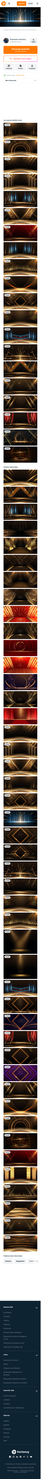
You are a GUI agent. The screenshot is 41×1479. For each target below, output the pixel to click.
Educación (7, 1328)
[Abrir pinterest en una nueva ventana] (20, 1459)
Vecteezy (6, 1316)
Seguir (33, 42)
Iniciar (30, 3)
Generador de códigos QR (12, 1346)
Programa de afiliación (11, 1367)
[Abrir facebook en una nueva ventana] (9, 1459)
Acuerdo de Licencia (10, 1359)
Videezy (6, 1320)
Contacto (6, 1402)
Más (5, 1442)
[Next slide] (32, 1260)
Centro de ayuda (9, 1398)
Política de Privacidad (26, 1472)
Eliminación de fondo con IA (13, 1342)
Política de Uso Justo (19, 1474)
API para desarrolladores (12, 1332)
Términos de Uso (11, 1472)
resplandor (20, 1260)
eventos (8, 1260)
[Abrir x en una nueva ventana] (27, 1459)
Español (6, 1427)
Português (7, 1431)
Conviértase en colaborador (13, 1410)
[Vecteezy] (3, 3)
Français (6, 1439)
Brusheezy (7, 1312)
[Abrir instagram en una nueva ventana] (13, 1459)
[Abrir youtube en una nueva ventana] (30, 1459)
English (6, 1423)
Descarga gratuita (20, 50)
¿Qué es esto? (20, 75)
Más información (10, 80)
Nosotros (6, 1406)
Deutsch (6, 1435)
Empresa (6, 1324)
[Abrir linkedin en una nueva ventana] (16, 1459)
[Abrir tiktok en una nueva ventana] (23, 1459)
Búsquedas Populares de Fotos (14, 1378)
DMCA (5, 1363)
